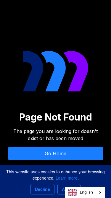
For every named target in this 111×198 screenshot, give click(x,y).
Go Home (55, 153)
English (86, 192)
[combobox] (85, 192)
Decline (42, 189)
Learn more (67, 178)
